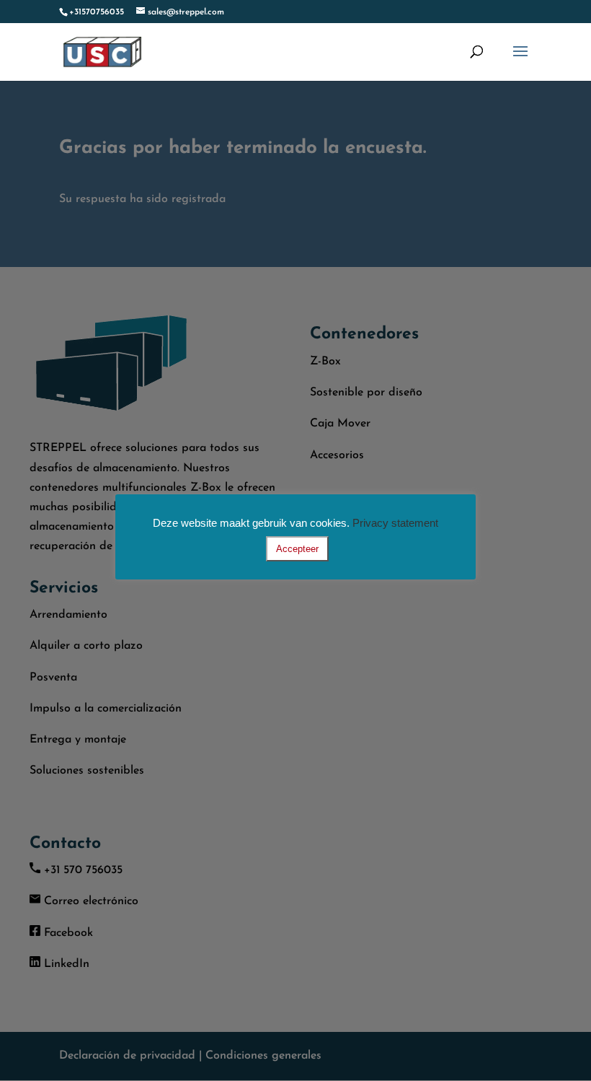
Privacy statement (395, 523)
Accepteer (297, 548)
